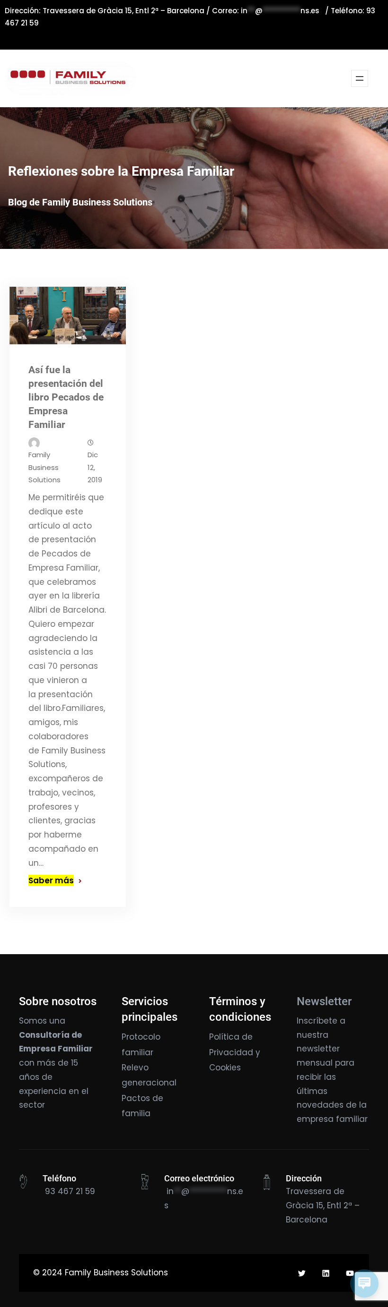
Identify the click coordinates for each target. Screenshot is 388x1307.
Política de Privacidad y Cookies (234, 1052)
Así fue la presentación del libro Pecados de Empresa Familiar (66, 397)
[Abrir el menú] (359, 78)
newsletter (318, 1048)
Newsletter (324, 1001)
